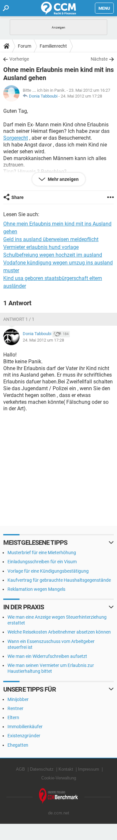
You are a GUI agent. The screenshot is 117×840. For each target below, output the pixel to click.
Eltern (13, 717)
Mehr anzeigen (63, 179)
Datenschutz (42, 769)
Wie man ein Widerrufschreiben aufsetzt (47, 656)
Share (17, 197)
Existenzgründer (23, 735)
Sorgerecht (15, 138)
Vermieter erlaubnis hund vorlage (41, 247)
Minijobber (18, 699)
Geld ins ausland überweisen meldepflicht (50, 239)
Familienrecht (53, 46)
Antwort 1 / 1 (18, 319)
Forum (24, 46)
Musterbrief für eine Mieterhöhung (41, 552)
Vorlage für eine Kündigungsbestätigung (48, 571)
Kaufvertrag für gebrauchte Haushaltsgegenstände (59, 580)
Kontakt (65, 769)
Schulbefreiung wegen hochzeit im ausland (52, 255)
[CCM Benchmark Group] (58, 796)
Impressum (88, 769)
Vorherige (19, 59)
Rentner (15, 708)
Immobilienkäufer (25, 726)
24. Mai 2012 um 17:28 (81, 96)
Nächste (99, 59)
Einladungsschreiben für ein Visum (42, 561)
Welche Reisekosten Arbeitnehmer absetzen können (59, 632)
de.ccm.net (58, 813)
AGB (20, 769)
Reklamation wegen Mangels (36, 589)
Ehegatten (17, 745)
